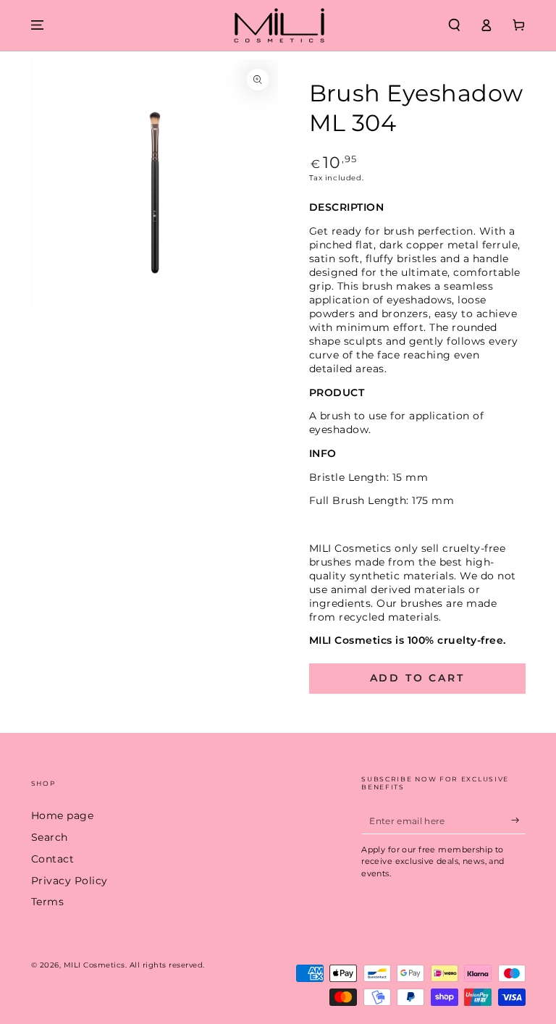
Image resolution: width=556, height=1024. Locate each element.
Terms (47, 901)
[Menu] (38, 25)
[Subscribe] (518, 820)
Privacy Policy (69, 880)
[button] (455, 25)
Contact (53, 859)
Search (49, 837)
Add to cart (417, 677)
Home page (62, 815)
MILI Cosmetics (94, 965)
